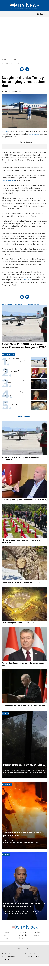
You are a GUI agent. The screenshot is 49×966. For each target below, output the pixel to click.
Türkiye (13, 60)
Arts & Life (23, 935)
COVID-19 (27, 280)
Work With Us (29, 953)
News (4, 60)
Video (5, 938)
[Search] (38, 14)
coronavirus (34, 134)
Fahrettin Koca (8, 180)
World (5, 935)
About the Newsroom (10, 956)
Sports (36, 935)
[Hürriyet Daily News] (24, 5)
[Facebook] (22, 69)
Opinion (37, 932)
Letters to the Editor (32, 956)
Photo (21, 938)
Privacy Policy (7, 953)
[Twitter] (27, 69)
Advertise (5, 959)
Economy (22, 932)
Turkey (5, 131)
